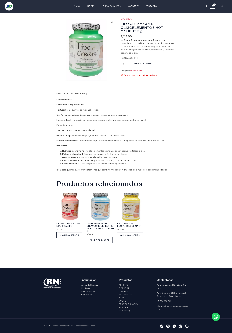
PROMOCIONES (111, 6)
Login (221, 6)
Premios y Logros (88, 291)
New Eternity (124, 310)
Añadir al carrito (142, 64)
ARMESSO (123, 285)
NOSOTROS (133, 6)
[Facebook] (168, 326)
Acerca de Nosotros (89, 285)
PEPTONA (123, 307)
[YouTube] (186, 326)
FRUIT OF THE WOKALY (129, 304)
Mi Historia (85, 288)
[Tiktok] (180, 326)
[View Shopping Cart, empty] (212, 6)
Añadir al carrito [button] (69, 235)
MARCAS (90, 6)
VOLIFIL (122, 301)
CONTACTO (151, 6)
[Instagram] (174, 326)
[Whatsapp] (161, 326)
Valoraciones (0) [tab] (79, 93)
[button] (206, 6)
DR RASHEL (124, 291)
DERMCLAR (124, 288)
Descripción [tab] (62, 93)
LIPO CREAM (127, 19)
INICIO (76, 6)
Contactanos (86, 294)
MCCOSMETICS (125, 294)
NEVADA (123, 298)
